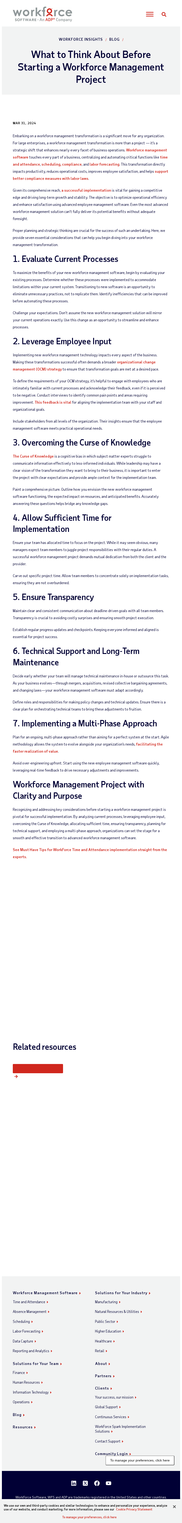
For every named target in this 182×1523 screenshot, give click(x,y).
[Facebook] (97, 1483)
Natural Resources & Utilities (117, 1311)
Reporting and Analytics (31, 1351)
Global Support (106, 1407)
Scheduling (21, 1321)
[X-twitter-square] (85, 1483)
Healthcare (103, 1341)
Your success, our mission (114, 1397)
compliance (72, 164)
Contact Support (107, 1441)
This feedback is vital (53, 402)
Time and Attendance (29, 1302)
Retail (99, 1351)
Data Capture (23, 1341)
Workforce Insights (81, 39)
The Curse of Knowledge (33, 456)
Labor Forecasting (26, 1331)
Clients (102, 1388)
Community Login (111, 1453)
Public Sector (105, 1321)
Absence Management (29, 1311)
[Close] (174, 1506)
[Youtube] (108, 1483)
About (101, 1363)
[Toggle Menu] (150, 14)
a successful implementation (86, 190)
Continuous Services (110, 1417)
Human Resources (26, 1382)
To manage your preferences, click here (140, 1460)
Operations (21, 1402)
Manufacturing (106, 1302)
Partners (103, 1375)
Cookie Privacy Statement (134, 1509)
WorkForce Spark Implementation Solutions (120, 1428)
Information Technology (31, 1392)
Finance (19, 1372)
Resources (23, 1427)
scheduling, (51, 164)
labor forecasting (104, 164)
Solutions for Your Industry (121, 1292)
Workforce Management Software (45, 1292)
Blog (114, 39)
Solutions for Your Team (36, 1363)
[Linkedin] (73, 1483)
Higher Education (108, 1331)
